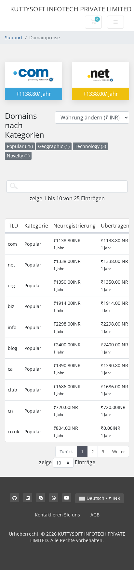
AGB (95, 515)
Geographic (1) (54, 146)
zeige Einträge (67, 462)
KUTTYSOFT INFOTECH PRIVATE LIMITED (71, 9)
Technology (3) (90, 146)
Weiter (118, 451)
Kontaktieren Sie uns (57, 515)
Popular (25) (20, 146)
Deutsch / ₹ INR (102, 498)
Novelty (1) (18, 156)
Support (13, 37)
